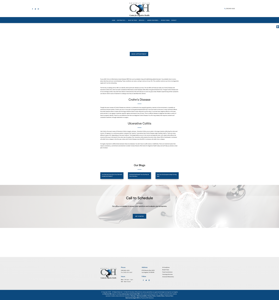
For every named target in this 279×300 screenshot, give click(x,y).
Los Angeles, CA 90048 (148, 272)
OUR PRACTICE (121, 20)
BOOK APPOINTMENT (139, 54)
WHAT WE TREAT (132, 20)
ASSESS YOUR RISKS (152, 20)
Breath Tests (165, 270)
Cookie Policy (160, 296)
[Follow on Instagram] (38, 9)
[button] (277, 26)
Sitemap (133, 296)
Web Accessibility (142, 296)
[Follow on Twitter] (35, 9)
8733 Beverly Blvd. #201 (148, 270)
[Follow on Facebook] (32, 9)
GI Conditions (166, 267)
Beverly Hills (108, 294)
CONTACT (173, 20)
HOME (113, 20)
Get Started (139, 216)
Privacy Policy (152, 296)
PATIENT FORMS (165, 20)
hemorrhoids (133, 294)
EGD (138, 294)
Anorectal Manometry (168, 276)
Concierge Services (167, 274)
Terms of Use (169, 296)
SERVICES (141, 20)
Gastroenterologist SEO (132, 298)
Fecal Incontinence (167, 272)
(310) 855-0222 (230, 8)
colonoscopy (125, 294)
